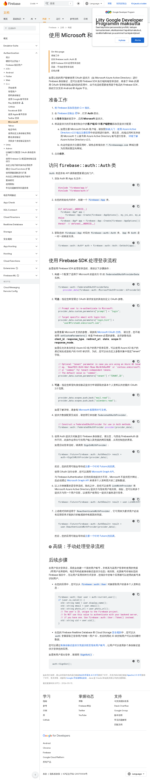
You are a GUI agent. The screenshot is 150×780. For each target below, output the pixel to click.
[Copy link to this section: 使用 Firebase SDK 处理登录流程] (120, 261)
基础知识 (17, 19)
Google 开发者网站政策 (76, 678)
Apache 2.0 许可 (134, 675)
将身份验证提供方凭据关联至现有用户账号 (82, 645)
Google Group (121, 710)
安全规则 (116, 632)
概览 (6, 19)
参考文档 (74, 19)
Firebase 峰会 (85, 706)
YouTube (82, 715)
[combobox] (58, 3)
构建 (44, 19)
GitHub (46, 720)
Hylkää (122, 40)
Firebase (52, 27)
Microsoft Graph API (103, 471)
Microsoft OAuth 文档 (109, 332)
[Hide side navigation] (35, 775)
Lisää (32, 3)
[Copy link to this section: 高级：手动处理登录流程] (107, 547)
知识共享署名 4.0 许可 (88, 675)
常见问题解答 (120, 720)
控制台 (66, 113)
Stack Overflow (121, 706)
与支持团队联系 (121, 701)
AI (32, 19)
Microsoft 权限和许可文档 (92, 409)
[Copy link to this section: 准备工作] (70, 100)
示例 (85, 19)
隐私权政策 (55, 774)
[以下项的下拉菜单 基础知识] (24, 18)
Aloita (138, 40)
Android (47, 743)
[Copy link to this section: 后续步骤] (70, 560)
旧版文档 (118, 724)
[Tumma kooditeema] (133, 185)
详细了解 (133, 136)
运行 (58, 19)
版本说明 (118, 715)
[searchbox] (20, 28)
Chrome (47, 748)
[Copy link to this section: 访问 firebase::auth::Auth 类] (119, 165)
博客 (110, 3)
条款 (45, 774)
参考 (45, 706)
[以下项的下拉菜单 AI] (36, 18)
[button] (17, 46)
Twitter (82, 710)
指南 (45, 701)
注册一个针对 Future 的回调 (99, 466)
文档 (6, 12)
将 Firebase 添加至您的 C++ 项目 (72, 107)
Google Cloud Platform (53, 757)
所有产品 (47, 762)
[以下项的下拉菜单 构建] (50, 18)
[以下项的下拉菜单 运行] (63, 18)
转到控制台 (121, 3)
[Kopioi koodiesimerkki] (138, 185)
